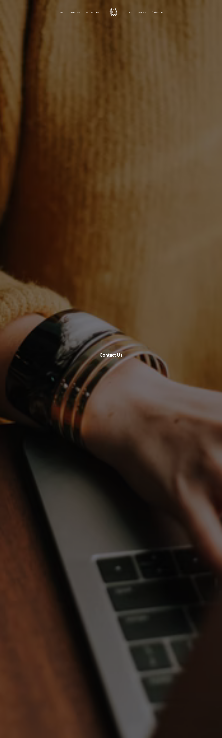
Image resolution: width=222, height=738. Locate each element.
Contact (142, 12)
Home (61, 12)
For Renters (75, 12)
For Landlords (92, 12)
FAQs (130, 12)
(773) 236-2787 (157, 12)
